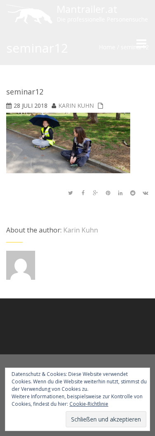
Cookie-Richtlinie (88, 403)
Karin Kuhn (76, 105)
